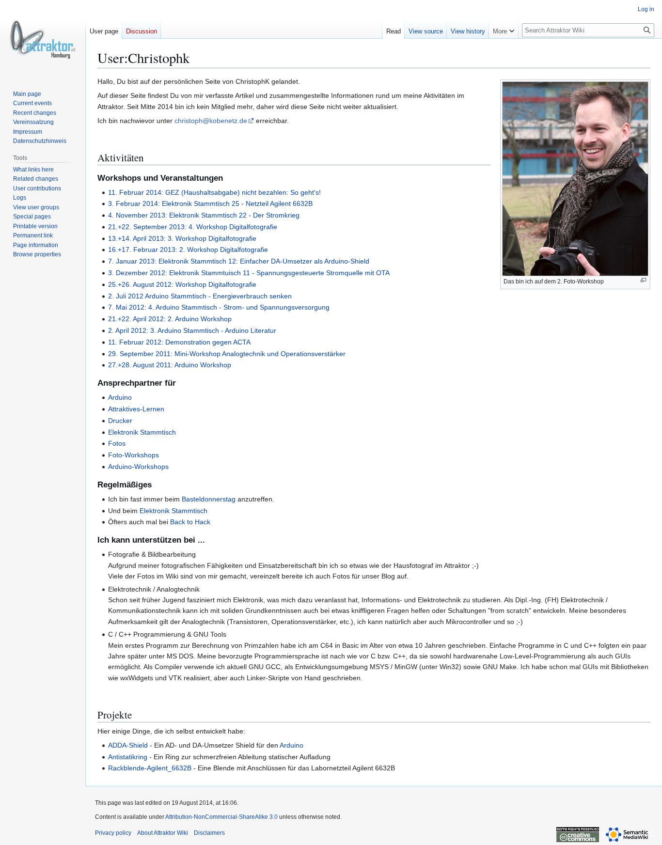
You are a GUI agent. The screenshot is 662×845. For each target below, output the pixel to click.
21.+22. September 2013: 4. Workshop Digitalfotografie (192, 227)
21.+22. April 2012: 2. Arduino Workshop (170, 319)
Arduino (120, 397)
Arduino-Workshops (138, 466)
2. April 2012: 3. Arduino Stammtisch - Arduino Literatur (192, 330)
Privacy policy (113, 832)
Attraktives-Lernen (136, 409)
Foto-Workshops (133, 455)
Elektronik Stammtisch (142, 432)
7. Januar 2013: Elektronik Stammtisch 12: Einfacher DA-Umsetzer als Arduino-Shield (238, 261)
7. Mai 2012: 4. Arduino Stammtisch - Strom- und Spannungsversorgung (219, 307)
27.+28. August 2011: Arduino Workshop (169, 365)
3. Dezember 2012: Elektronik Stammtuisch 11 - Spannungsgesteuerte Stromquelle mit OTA (249, 273)
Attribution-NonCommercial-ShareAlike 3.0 (221, 817)
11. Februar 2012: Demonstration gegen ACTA (179, 342)
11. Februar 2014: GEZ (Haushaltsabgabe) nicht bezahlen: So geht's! (214, 192)
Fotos (117, 443)
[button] (503, 29)
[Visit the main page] (42, 39)
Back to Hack (190, 522)
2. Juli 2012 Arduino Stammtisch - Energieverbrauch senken (200, 296)
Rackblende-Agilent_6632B (149, 768)
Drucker (120, 420)
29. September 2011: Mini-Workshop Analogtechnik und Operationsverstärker (227, 354)
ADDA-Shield (128, 745)
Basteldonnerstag (209, 499)
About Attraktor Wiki (162, 832)
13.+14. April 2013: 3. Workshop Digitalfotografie (182, 238)
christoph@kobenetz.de (210, 121)
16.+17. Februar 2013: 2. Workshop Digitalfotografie (188, 249)
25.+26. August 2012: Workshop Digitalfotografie (182, 284)
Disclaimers (209, 832)
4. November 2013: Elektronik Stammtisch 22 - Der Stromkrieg (203, 215)
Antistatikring (127, 757)
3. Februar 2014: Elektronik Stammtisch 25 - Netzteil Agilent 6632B (210, 203)
